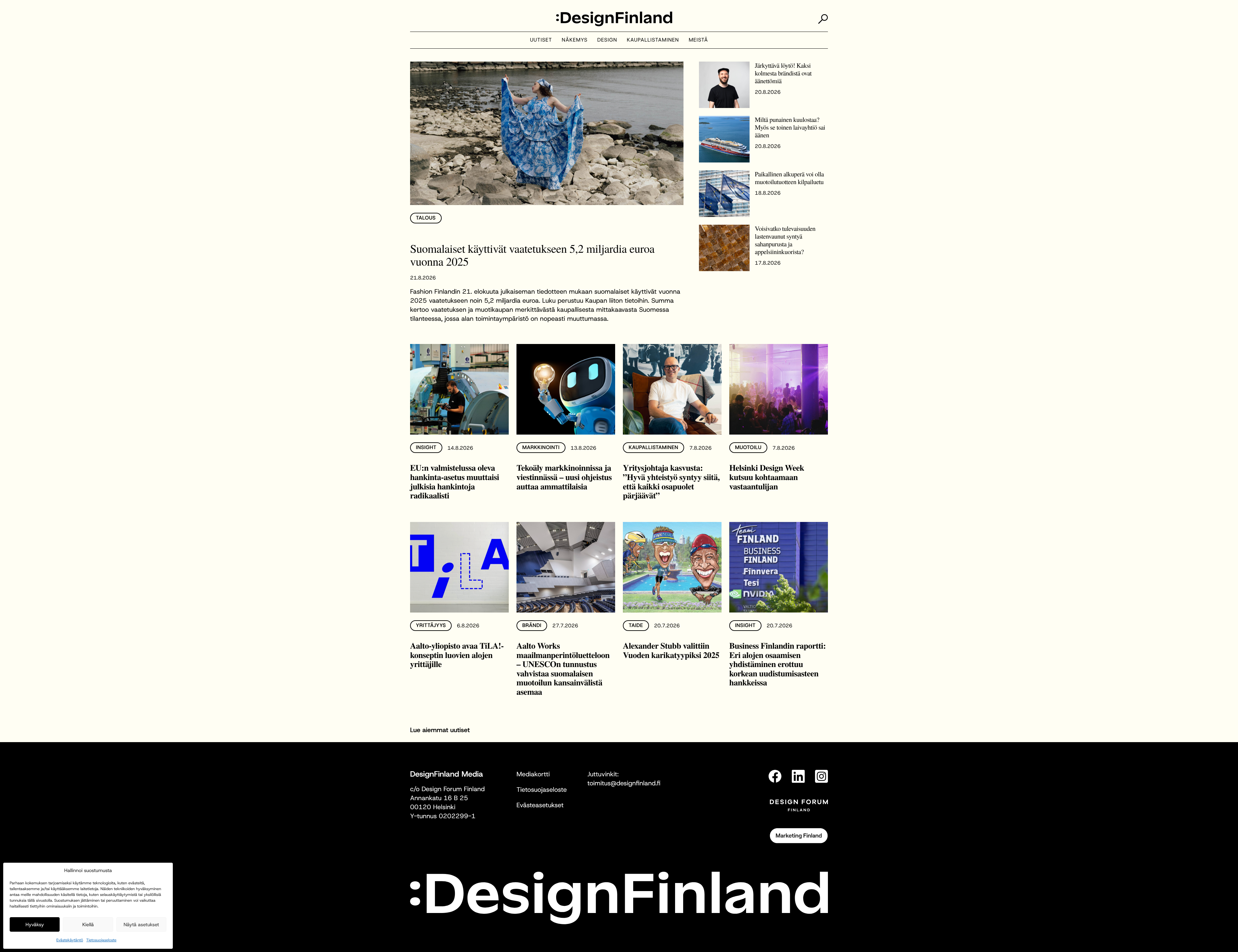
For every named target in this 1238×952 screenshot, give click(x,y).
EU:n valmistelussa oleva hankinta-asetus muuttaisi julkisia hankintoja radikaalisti (454, 481)
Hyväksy (34, 924)
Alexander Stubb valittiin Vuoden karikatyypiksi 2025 (671, 650)
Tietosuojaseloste (101, 940)
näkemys (574, 40)
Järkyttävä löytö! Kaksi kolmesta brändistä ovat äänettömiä (783, 73)
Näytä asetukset (141, 924)
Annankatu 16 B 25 (439, 798)
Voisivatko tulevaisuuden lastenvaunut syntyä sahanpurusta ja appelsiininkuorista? (785, 240)
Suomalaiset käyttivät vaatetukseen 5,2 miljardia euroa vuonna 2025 (532, 255)
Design (607, 40)
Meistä (698, 40)
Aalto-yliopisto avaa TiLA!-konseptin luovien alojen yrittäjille (457, 654)
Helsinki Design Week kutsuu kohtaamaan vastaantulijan (766, 476)
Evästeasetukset (540, 805)
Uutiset (541, 40)
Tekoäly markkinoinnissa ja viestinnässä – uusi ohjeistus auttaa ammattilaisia (564, 476)
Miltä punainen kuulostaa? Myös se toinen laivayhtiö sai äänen (790, 127)
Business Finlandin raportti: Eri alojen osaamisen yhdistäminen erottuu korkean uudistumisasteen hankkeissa (777, 663)
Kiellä (88, 924)
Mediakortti (533, 774)
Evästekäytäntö (69, 940)
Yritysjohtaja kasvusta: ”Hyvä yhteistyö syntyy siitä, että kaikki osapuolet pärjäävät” (671, 481)
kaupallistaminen (653, 40)
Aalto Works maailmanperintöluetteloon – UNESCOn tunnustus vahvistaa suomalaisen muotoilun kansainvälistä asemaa (563, 668)
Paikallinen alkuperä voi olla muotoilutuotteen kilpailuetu (789, 178)
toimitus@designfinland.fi (623, 783)
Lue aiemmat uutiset (440, 730)
